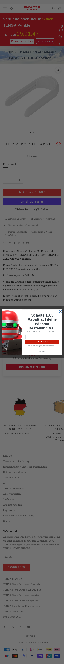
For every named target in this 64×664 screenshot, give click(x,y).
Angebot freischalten (42, 342)
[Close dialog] (60, 311)
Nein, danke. (42, 351)
